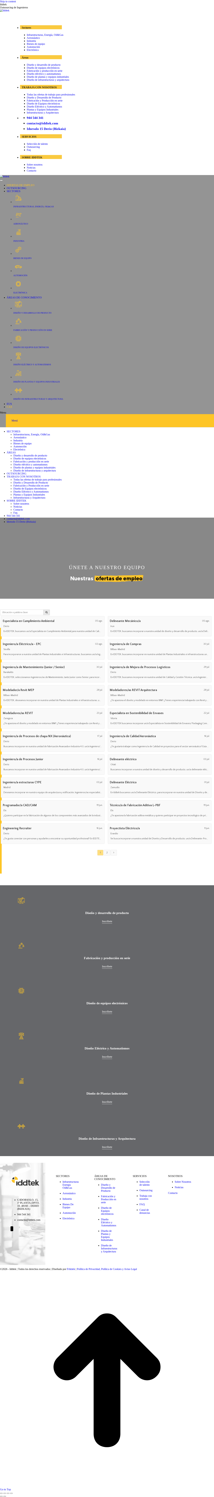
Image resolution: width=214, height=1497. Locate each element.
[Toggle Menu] (1, 180)
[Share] (4, 1493)
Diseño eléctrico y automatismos (44, 73)
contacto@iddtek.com (42, 123)
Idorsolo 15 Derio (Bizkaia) (46, 129)
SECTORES (13, 191)
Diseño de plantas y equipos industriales (48, 76)
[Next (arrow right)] (4, 1496)
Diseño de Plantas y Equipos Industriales (107, 1235)
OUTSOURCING (16, 188)
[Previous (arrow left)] (1, 1496)
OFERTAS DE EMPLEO (20, 185)
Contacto (31, 170)
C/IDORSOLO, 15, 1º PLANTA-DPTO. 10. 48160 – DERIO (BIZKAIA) (28, 1204)
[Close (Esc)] (1, 1493)
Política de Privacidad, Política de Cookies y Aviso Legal (107, 1269)
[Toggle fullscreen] (8, 1493)
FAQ (142, 1204)
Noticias (31, 167)
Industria (31, 40)
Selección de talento (37, 143)
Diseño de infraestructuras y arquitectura (48, 79)
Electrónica (33, 49)
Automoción (33, 46)
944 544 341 (35, 118)
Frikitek (71, 1269)
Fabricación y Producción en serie (45, 100)
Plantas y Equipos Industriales (42, 109)
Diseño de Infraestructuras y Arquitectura (109, 1248)
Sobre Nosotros (183, 1181)
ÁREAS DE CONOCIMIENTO (24, 297)
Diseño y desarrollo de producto (44, 64)
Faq (29, 149)
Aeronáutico (33, 37)
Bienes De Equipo (68, 1206)
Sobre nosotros (34, 164)
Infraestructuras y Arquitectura (43, 112)
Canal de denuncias (144, 1211)
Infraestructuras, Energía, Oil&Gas (45, 34)
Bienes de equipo (36, 43)
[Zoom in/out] (11, 1493)
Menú (15, 420)
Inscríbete (107, 921)
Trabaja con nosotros (145, 1197)
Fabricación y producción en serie (44, 70)
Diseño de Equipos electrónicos (43, 103)
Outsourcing (33, 146)
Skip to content (8, 1)
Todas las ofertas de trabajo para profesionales (51, 94)
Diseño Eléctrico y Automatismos (44, 106)
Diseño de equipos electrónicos (43, 67)
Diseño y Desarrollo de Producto (44, 97)
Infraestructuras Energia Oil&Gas (71, 1184)
